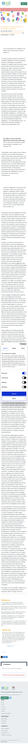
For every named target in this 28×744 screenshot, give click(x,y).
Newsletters (4, 718)
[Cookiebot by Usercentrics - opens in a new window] (20, 344)
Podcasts (3, 723)
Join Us (3, 707)
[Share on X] (2, 657)
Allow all (14, 393)
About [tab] (23, 348)
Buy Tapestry (4, 730)
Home (2, 702)
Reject (14, 398)
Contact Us (4, 697)
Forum (2, 704)
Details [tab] (14, 348)
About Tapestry (5, 728)
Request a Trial (5, 732)
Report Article (10, 645)
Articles (15, 31)
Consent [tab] (5, 348)
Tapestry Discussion (6, 735)
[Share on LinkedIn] (7, 657)
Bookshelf (3, 721)
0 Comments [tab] (7, 664)
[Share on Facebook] (4, 657)
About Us (3, 709)
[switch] (24, 378)
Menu (23, 3)
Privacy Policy (4, 741)
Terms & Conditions (6, 713)
